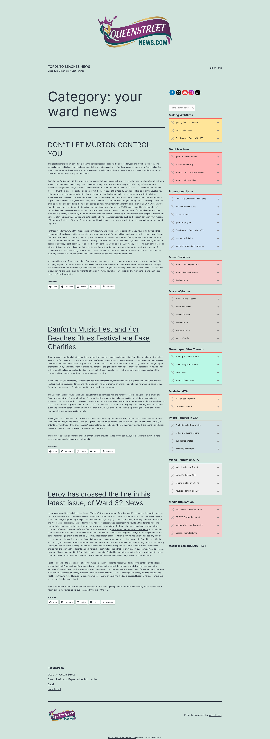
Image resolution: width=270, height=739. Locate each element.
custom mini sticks (184, 238)
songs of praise (182, 338)
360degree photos (184, 441)
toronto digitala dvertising (187, 483)
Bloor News (216, 67)
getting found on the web (187, 122)
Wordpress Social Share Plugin (122, 737)
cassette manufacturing (186, 533)
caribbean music (183, 306)
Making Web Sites (183, 130)
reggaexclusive (182, 330)
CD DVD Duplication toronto (188, 517)
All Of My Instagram (184, 448)
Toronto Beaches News (69, 67)
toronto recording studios (187, 264)
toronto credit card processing (189, 172)
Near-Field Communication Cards (190, 198)
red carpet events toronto (187, 356)
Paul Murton (72, 586)
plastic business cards (185, 206)
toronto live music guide (186, 272)
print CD (118, 519)
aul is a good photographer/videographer (130, 529)
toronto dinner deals (184, 380)
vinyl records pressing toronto (189, 509)
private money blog (184, 164)
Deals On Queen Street (61, 674)
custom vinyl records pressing (189, 525)
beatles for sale (182, 314)
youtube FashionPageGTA (187, 491)
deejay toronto (182, 280)
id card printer (182, 214)
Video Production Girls (185, 475)
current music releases (185, 298)
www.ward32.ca (82, 200)
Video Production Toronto (187, 467)
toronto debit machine (185, 180)
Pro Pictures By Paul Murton (188, 425)
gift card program (183, 222)
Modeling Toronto (183, 406)
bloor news (180, 372)
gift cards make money (186, 156)
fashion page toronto (185, 398)
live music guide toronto (186, 364)
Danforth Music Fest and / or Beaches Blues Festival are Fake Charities (99, 338)
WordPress (215, 715)
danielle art (54, 689)
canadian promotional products (189, 246)
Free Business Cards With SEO (189, 138)
